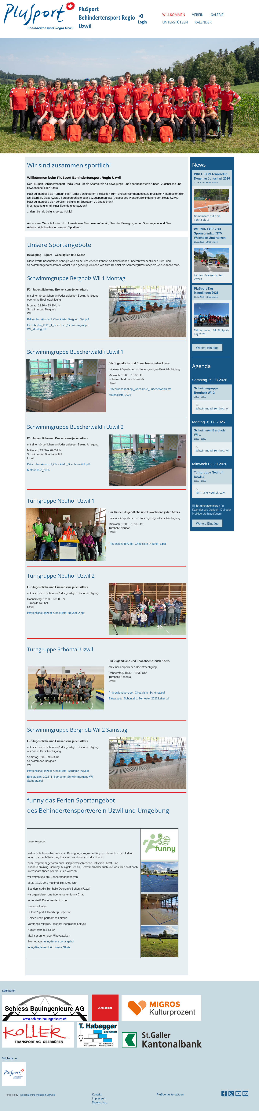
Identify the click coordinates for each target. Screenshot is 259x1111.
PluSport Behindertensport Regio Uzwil (107, 17)
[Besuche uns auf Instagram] (231, 1094)
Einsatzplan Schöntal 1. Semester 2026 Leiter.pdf (139, 698)
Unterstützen (175, 22)
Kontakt (96, 1094)
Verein (198, 14)
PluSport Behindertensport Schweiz (36, 1094)
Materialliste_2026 (120, 394)
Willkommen (173, 14)
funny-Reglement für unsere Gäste (48, 947)
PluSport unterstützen (170, 1094)
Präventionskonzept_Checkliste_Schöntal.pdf (137, 692)
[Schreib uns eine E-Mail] (245, 1094)
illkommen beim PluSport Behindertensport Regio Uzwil (75, 178)
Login (142, 22)
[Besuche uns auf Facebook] (224, 1094)
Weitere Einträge (207, 347)
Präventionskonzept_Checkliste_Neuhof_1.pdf (137, 543)
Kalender (203, 22)
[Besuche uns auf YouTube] (238, 1094)
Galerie (217, 14)
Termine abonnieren (208, 505)
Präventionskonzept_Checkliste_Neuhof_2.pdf (55, 612)
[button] (212, 399)
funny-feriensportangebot (58, 941)
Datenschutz (100, 1102)
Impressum (99, 1098)
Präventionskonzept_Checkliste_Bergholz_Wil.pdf (58, 319)
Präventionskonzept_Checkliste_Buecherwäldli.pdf (140, 389)
